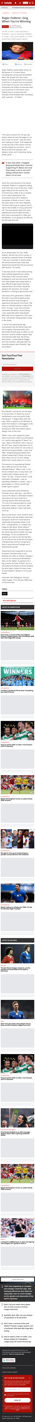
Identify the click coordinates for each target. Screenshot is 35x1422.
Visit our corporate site (16, 1354)
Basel (5, 594)
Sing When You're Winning (19, 13)
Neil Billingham (16, 26)
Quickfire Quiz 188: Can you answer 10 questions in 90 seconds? (18, 1316)
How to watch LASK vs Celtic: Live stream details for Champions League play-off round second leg (18, 1339)
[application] (17, 235)
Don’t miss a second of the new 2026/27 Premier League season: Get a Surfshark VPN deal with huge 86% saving (18, 1327)
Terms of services (24, 374)
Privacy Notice (26, 376)
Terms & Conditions (16, 1408)
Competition (5, 13)
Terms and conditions (9, 1368)
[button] (2, 3)
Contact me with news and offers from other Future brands (17, 1394)
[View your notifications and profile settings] (15, 3)
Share (6, 64)
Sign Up (17, 1400)
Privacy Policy (24, 1407)
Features (5, 26)
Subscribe (25, 3)
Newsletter (29, 64)
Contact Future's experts (9, 1372)
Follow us (19, 64)
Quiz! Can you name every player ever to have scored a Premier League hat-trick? (17, 1307)
